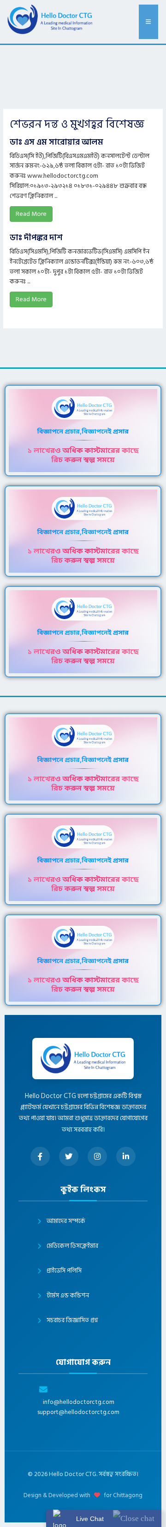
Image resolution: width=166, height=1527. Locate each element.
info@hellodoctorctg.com (78, 1402)
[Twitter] (68, 1156)
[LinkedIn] (126, 1156)
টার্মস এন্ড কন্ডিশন (68, 1295)
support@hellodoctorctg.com (78, 1412)
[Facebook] (40, 1156)
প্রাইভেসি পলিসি (64, 1271)
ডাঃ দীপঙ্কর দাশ (36, 237)
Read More (31, 213)
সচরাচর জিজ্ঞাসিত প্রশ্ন (72, 1320)
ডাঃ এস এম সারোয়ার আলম (56, 142)
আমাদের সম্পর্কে (66, 1221)
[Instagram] (97, 1156)
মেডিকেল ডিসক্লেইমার (72, 1246)
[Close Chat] (133, 1518)
